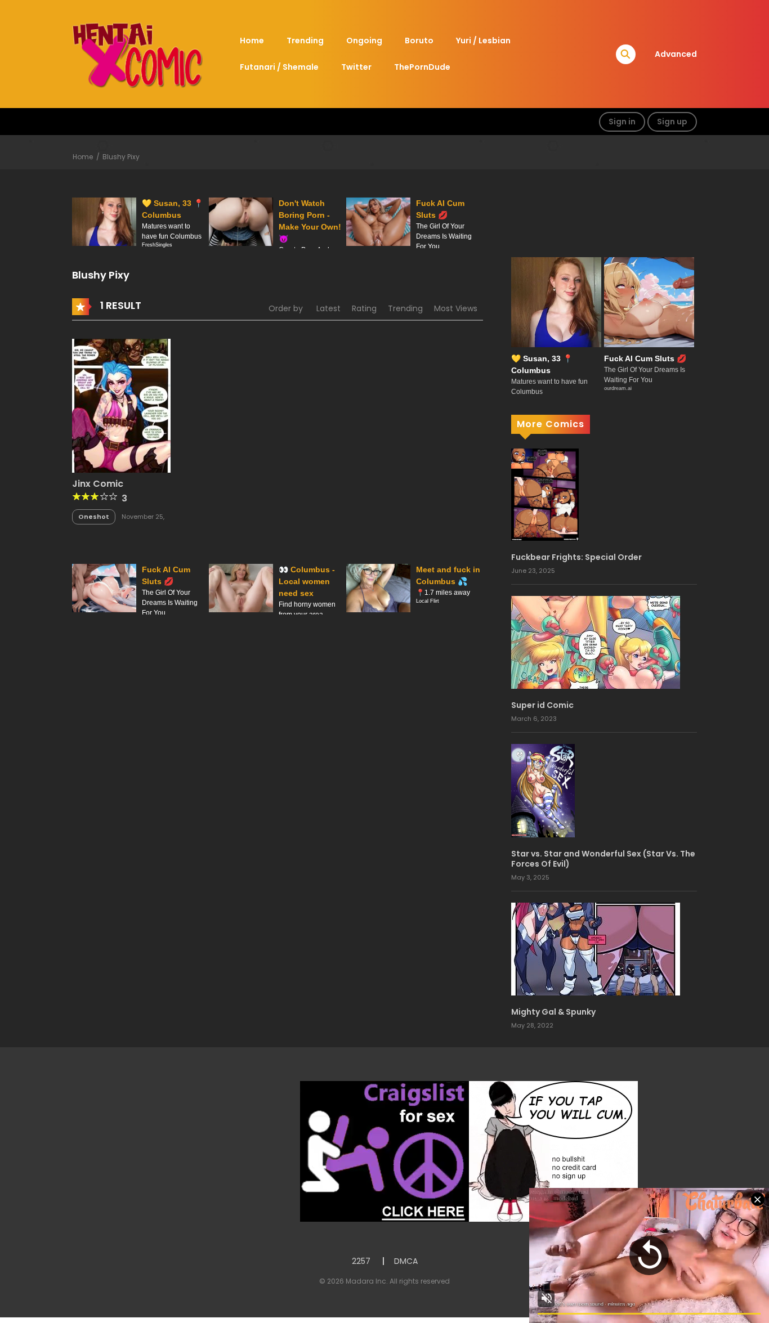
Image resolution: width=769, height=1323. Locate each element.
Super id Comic (542, 705)
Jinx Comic (97, 483)
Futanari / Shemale (279, 67)
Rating (364, 308)
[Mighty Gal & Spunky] (595, 948)
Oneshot (93, 516)
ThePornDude (422, 67)
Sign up (672, 121)
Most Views (455, 308)
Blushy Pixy (121, 157)
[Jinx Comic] (121, 404)
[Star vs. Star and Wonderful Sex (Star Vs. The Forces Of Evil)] (543, 790)
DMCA (406, 1261)
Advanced (676, 54)
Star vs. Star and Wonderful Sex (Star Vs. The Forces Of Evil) (603, 858)
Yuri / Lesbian (483, 40)
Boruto (419, 40)
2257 (361, 1261)
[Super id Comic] (595, 642)
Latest (328, 308)
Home (252, 40)
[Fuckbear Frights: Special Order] (545, 494)
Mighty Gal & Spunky (553, 1011)
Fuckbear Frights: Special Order (576, 557)
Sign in (622, 121)
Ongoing (364, 40)
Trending (305, 40)
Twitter (356, 67)
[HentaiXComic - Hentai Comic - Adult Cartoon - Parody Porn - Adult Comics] (137, 53)
